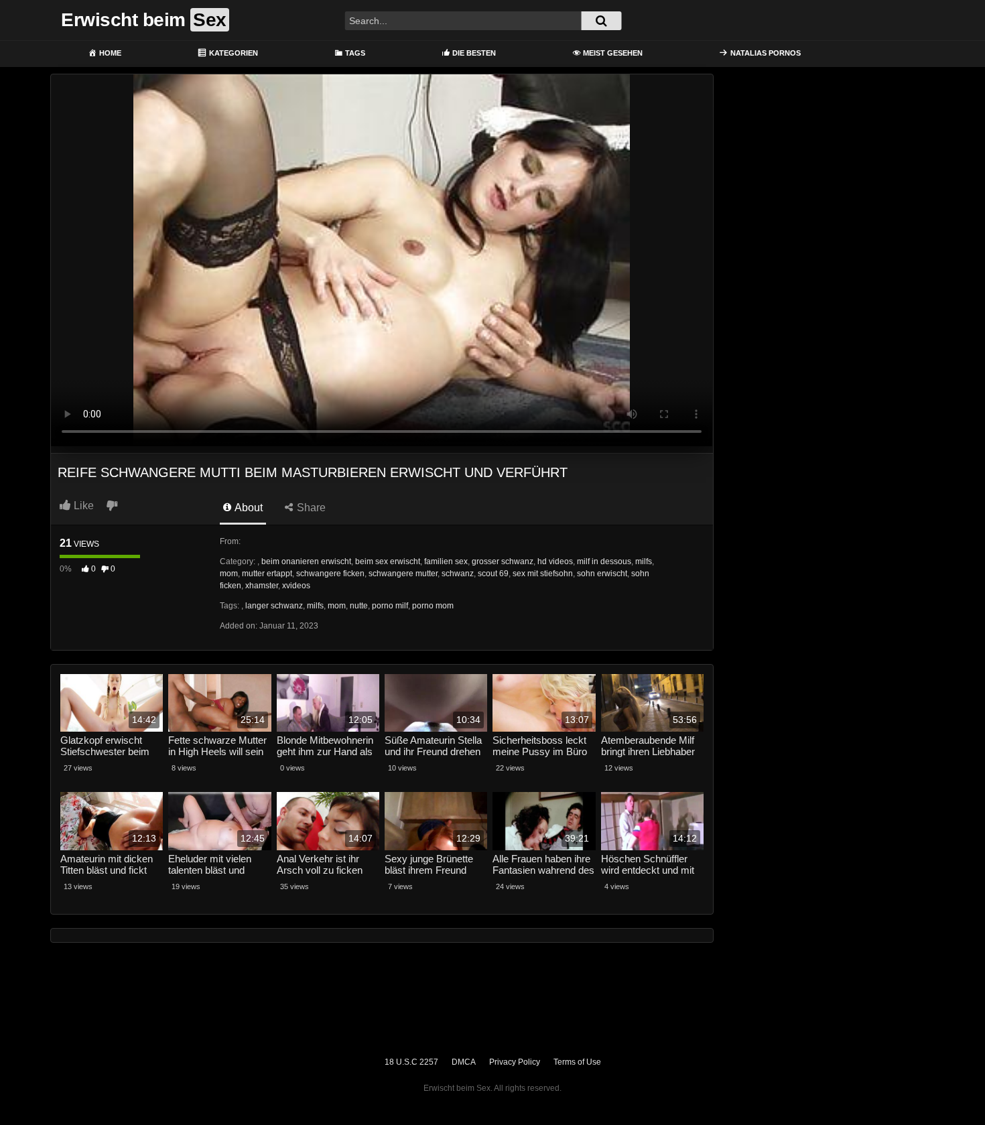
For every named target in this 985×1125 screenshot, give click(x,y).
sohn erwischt (602, 573)
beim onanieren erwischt (306, 561)
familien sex (446, 561)
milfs (643, 561)
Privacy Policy (514, 1062)
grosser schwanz (502, 561)
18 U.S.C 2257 (411, 1062)
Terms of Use (577, 1062)
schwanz (458, 573)
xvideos (296, 585)
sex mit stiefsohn (543, 573)
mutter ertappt (267, 573)
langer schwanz (274, 605)
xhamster (261, 585)
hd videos (555, 561)
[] (601, 20)
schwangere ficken (330, 573)
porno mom (433, 605)
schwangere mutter (403, 573)
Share (310, 507)
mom (229, 573)
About (248, 507)
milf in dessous (604, 561)
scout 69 (493, 573)
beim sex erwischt (387, 561)
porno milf (390, 605)
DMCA (464, 1062)
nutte (359, 605)
